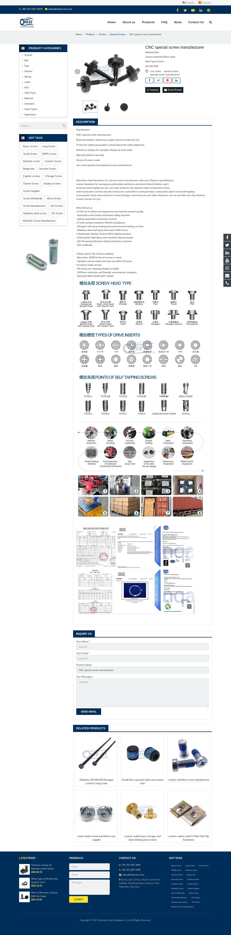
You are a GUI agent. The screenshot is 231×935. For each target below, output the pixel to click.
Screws (28, 55)
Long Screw (48, 146)
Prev (77, 71)
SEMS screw (49, 153)
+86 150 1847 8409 (32, 9)
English (190, 2)
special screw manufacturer (165, 74)
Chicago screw (129, 195)
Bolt (26, 60)
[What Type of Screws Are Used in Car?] (24, 888)
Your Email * (82, 653)
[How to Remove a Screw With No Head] (24, 901)
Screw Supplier (31, 191)
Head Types (30, 109)
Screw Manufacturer (34, 205)
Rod (26, 87)
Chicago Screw (53, 176)
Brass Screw (30, 146)
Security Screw (47, 168)
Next (136, 71)
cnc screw (155, 71)
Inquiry (154, 89)
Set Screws (56, 205)
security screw (111, 191)
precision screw (153, 191)
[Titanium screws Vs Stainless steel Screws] (24, 874)
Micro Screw (54, 198)
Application (30, 114)
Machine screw (31, 161)
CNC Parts (30, 92)
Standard (29, 103)
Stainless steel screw (35, 213)
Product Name (84, 665)
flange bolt (28, 168)
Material (28, 98)
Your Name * (83, 641)
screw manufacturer (121, 165)
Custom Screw (53, 161)
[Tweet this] (158, 80)
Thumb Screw (31, 183)
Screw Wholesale (32, 198)
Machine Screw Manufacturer (39, 220)
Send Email (174, 89)
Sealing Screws (52, 183)
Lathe (27, 82)
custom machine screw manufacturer (188, 779)
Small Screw (30, 153)
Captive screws (31, 176)
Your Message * (84, 676)
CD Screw (57, 213)
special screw (171, 71)
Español (206, 2)
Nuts (26, 65)
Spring (27, 76)
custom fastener (85, 184)
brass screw (163, 187)
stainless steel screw (145, 187)
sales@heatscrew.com (60, 9)
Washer (28, 71)
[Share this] (149, 80)
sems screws (96, 191)
